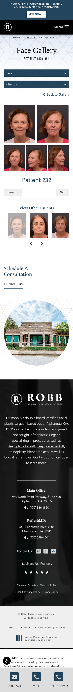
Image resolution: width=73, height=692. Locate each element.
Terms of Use (48, 585)
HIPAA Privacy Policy (27, 592)
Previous (13, 192)
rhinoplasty (17, 451)
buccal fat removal (18, 457)
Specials (33, 585)
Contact (14, 685)
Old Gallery (47, 37)
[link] (36, 500)
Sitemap (60, 627)
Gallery (30, 37)
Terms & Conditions (19, 627)
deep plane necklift (50, 446)
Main (36, 685)
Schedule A (18, 271)
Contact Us (13, 284)
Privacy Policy (50, 592)
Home (17, 37)
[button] (7, 661)
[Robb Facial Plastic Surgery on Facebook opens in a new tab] (46, 551)
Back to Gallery (57, 94)
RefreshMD (58, 685)
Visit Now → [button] (37, 14)
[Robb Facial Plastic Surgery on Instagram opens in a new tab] (38, 551)
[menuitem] (38, 551)
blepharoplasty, (38, 451)
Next (62, 192)
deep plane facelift (21, 446)
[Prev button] (30, 243)
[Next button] (42, 243)
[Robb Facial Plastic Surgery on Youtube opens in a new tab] (53, 551)
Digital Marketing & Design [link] (41, 638)
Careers (21, 585)
